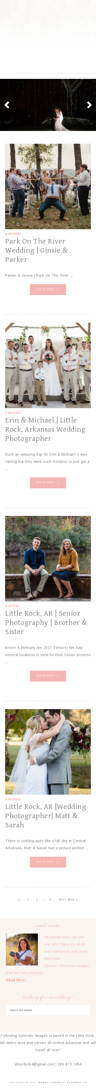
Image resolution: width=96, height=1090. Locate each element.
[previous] (7, 105)
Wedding (15, 234)
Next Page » (68, 899)
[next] (89, 105)
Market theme (49, 1082)
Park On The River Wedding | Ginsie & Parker (36, 250)
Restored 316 (77, 1082)
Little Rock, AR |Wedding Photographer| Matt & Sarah (45, 815)
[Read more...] (48, 289)
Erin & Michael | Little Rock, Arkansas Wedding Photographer (45, 429)
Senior (13, 606)
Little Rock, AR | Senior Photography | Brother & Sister (46, 622)
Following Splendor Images (48, 30)
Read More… (17, 980)
